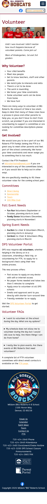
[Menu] (43, 3)
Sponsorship (13, 194)
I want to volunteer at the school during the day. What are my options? (22, 320)
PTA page (23, 363)
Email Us (23, 419)
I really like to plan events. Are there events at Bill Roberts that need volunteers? (23, 348)
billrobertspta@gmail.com (17, 163)
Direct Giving (13, 191)
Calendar (23, 422)
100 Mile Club (13, 200)
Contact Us (23, 431)
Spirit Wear (23, 425)
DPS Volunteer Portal (20, 303)
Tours (9, 197)
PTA (23, 434)
